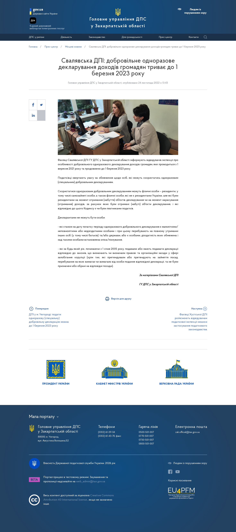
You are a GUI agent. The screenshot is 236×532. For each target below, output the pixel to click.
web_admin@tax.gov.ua (90, 481)
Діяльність (66, 37)
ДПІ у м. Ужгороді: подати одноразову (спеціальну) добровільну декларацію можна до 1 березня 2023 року (49, 320)
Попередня (41, 308)
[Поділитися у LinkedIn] (33, 115)
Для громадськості (132, 37)
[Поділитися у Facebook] (33, 105)
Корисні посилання (179, 480)
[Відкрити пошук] (205, 37)
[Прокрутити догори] (220, 519)
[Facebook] (170, 472)
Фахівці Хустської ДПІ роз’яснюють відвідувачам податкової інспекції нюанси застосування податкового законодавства (189, 322)
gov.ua (38, 10)
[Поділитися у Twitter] (41, 105)
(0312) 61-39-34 (106, 432)
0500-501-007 (146, 432)
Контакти (194, 37)
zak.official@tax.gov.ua (187, 432)
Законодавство (97, 37)
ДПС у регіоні (36, 37)
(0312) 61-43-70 (106, 436)
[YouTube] (177, 472)
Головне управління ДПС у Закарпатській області (118, 22)
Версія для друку (121, 299)
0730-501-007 (146, 440)
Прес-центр (165, 37)
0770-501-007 (146, 436)
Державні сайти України (45, 14)
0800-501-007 (146, 444)
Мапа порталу (42, 417)
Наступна (196, 308)
